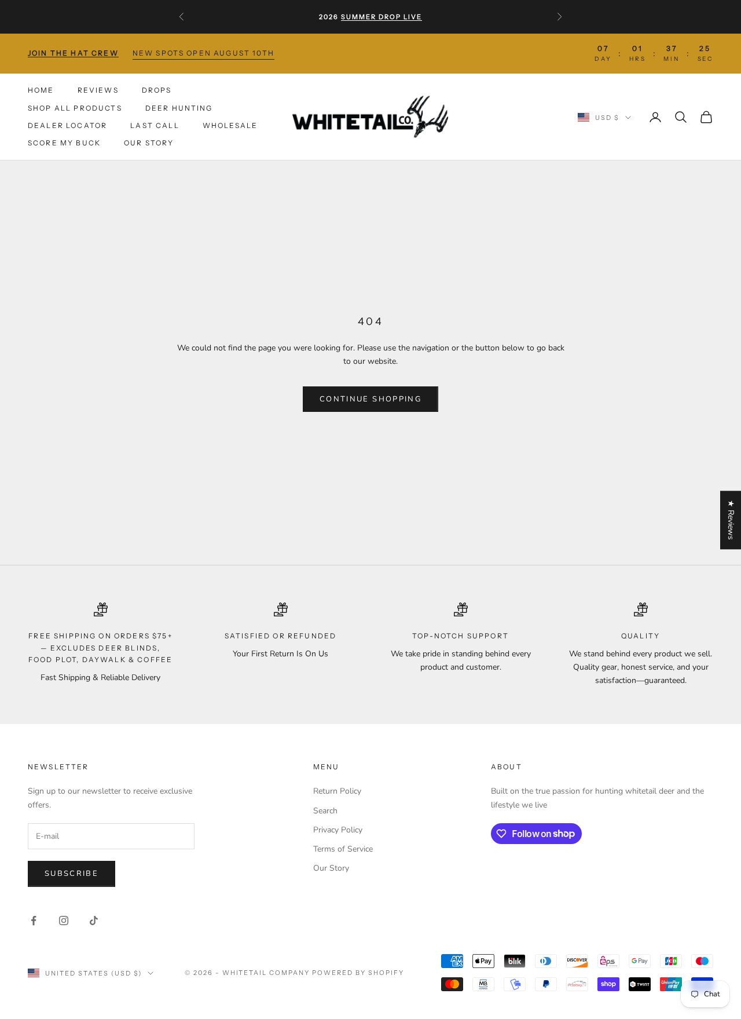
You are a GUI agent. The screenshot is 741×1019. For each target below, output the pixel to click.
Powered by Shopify (358, 973)
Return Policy (337, 791)
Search (325, 810)
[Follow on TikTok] (94, 920)
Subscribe (71, 873)
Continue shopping (370, 399)
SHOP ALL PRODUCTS (75, 107)
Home (41, 90)
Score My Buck (64, 142)
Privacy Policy (337, 829)
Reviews (98, 90)
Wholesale (230, 125)
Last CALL (154, 125)
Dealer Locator (67, 125)
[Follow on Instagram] (63, 920)
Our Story (149, 142)
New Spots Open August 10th (203, 53)
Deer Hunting (179, 107)
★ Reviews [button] (730, 520)
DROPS (157, 90)
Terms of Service (343, 848)
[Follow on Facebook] (33, 920)
